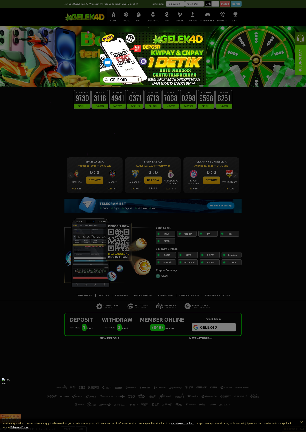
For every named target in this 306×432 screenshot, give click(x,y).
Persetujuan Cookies (182, 423)
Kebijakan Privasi (19, 427)
